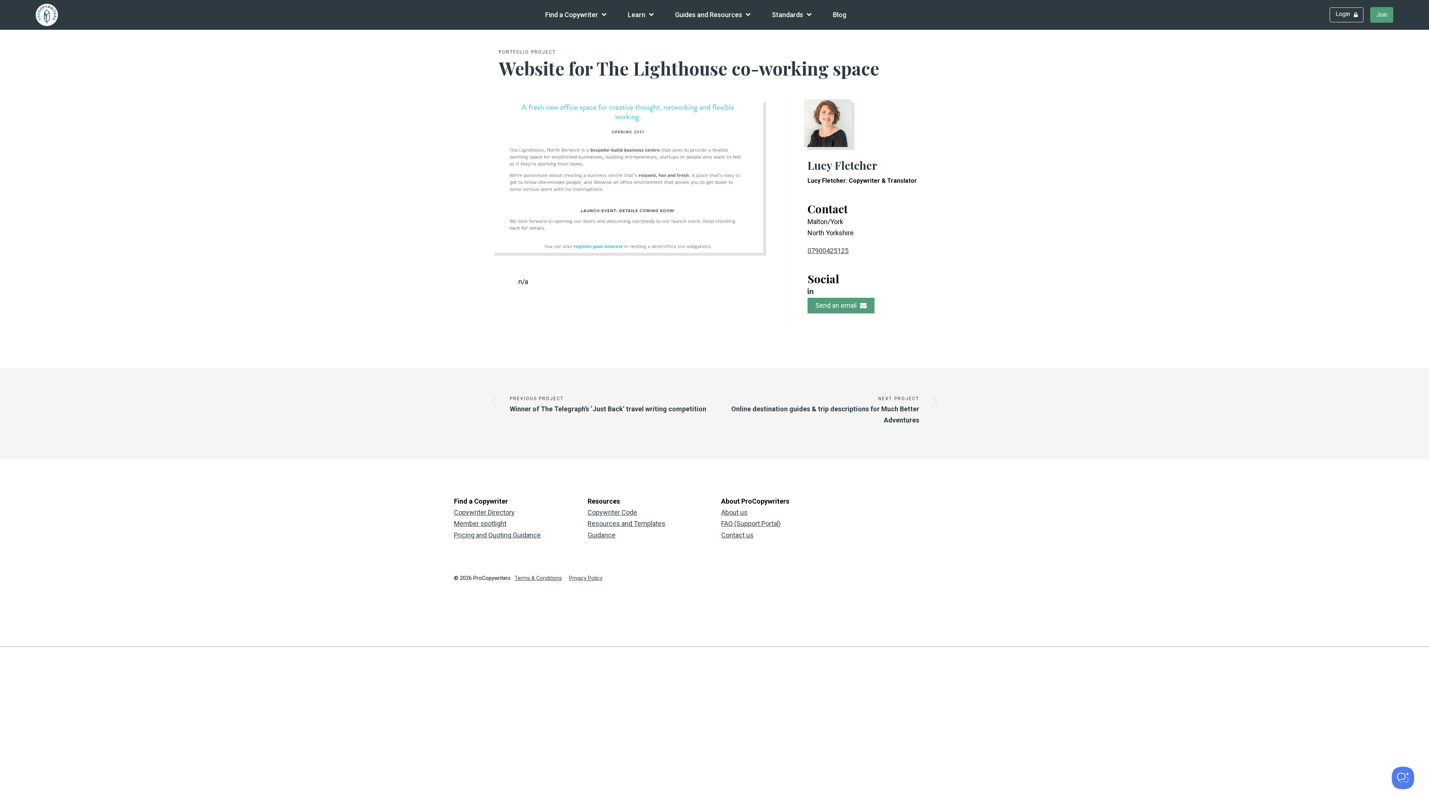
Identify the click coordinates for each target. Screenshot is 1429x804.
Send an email (836, 305)
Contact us (737, 535)
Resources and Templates (626, 523)
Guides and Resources (708, 15)
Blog (839, 15)
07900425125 (828, 251)
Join (1381, 14)
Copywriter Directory (484, 512)
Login (1343, 13)
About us (734, 512)
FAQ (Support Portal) (751, 523)
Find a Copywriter (571, 15)
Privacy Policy (585, 578)
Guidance (602, 535)
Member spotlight (480, 523)
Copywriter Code (612, 512)
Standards (787, 15)
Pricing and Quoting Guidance (497, 535)
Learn (636, 15)
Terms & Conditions (538, 578)
